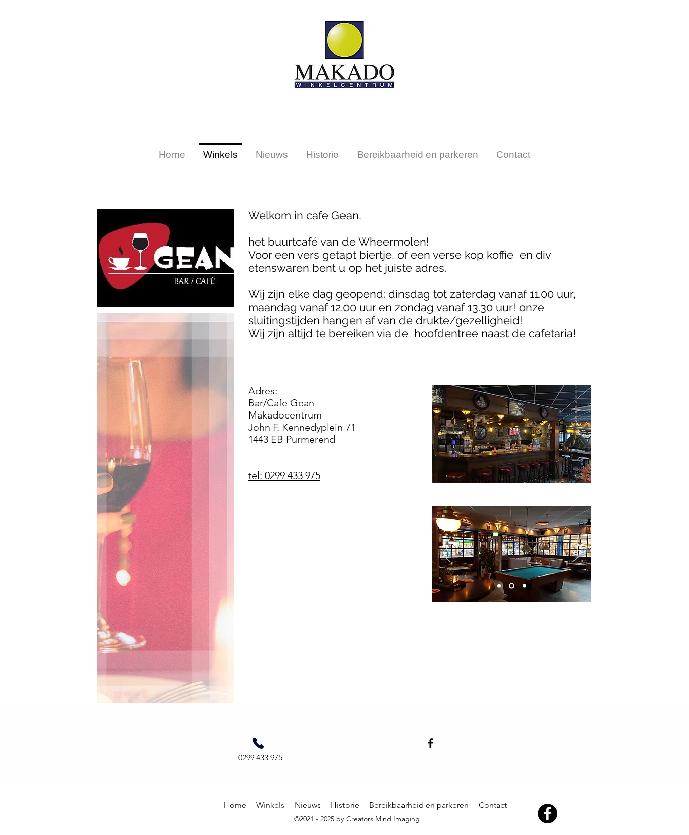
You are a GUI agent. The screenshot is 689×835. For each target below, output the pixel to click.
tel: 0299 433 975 (284, 475)
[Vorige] (445, 554)
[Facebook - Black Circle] (547, 813)
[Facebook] (430, 743)
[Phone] (258, 743)
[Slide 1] (499, 586)
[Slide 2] (511, 586)
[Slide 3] (524, 586)
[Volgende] (577, 554)
